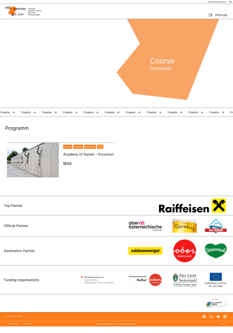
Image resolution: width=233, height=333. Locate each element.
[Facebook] (204, 317)
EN (230, 2)
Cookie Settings (13, 323)
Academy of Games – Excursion (88, 154)
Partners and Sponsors (216, 2)
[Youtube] (218, 317)
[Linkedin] (225, 317)
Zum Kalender (161, 68)
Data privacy (27, 323)
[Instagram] (211, 317)
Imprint (223, 323)
